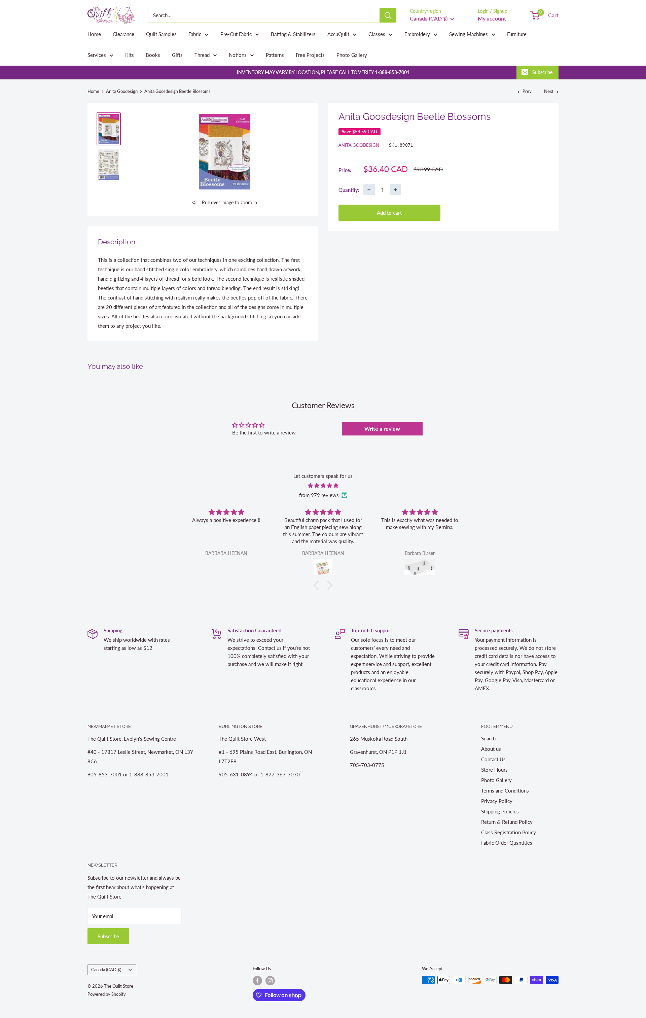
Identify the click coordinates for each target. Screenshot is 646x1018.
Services (96, 55)
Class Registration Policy (508, 832)
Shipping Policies (500, 811)
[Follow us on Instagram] (270, 980)
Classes (376, 34)
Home (94, 34)
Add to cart (389, 213)
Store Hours (494, 770)
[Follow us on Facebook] (257, 980)
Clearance (123, 34)
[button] (318, 585)
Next (548, 91)
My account (492, 18)
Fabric (194, 34)
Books (153, 55)
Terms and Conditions (505, 790)
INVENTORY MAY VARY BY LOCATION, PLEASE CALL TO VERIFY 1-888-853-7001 (323, 72)
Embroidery (417, 34)
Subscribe (542, 72)
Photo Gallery (351, 55)
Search (488, 738)
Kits (129, 55)
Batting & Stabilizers (293, 34)
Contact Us (493, 759)
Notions (238, 55)
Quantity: (348, 189)
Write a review (382, 428)
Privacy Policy (496, 801)
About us (491, 749)
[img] (323, 485)
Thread (202, 55)
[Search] (388, 15)
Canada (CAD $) (106, 969)
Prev (527, 91)
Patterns (275, 55)
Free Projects (310, 55)
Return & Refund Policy (507, 822)
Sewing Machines (468, 34)
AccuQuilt (338, 34)
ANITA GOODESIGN (358, 145)
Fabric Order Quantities (506, 843)
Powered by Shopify (106, 994)
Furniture (517, 34)
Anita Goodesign (122, 91)
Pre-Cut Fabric (236, 34)
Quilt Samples (161, 34)
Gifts (177, 55)
